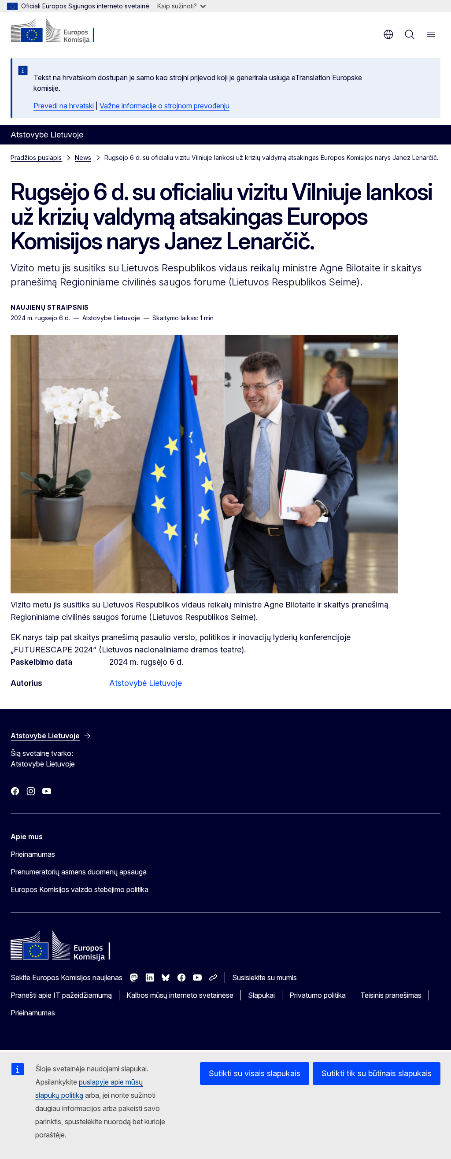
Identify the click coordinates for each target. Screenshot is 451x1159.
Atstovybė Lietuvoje (145, 683)
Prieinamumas (33, 854)
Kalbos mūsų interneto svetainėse (179, 995)
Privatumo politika (317, 995)
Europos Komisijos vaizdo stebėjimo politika (79, 889)
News (83, 157)
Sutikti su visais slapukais (254, 1073)
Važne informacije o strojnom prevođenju (164, 105)
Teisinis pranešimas (390, 995)
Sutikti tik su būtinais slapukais (377, 1073)
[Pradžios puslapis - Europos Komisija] (64, 31)
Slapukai (261, 995)
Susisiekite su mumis (264, 977)
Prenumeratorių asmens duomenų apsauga (79, 871)
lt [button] (388, 34)
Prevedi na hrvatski (63, 105)
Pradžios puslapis (36, 157)
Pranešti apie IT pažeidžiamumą (61, 995)
